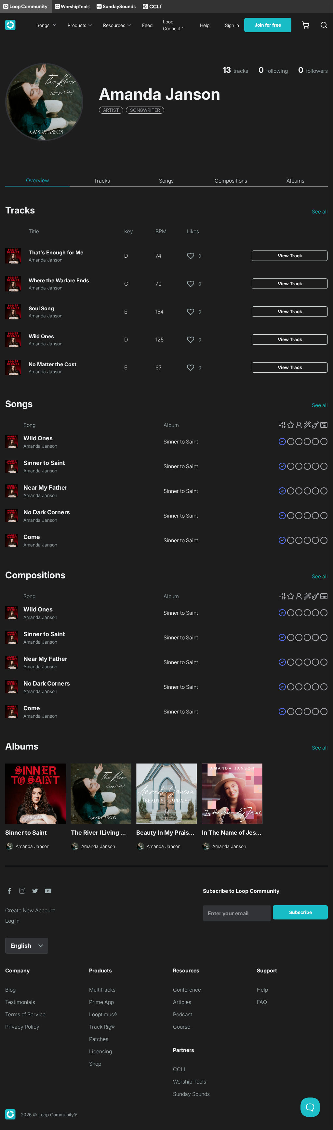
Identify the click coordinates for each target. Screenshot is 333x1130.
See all (320, 211)
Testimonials (20, 1002)
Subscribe (300, 912)
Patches (98, 1039)
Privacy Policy (22, 1026)
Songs (42, 25)
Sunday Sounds (191, 1094)
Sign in (232, 25)
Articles (182, 1002)
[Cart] (306, 25)
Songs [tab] (166, 180)
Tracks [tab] (102, 180)
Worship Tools (189, 1081)
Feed (147, 25)
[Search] (324, 25)
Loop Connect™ (173, 25)
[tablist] (166, 180)
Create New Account (30, 910)
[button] (303, 425)
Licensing (100, 1051)
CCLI (179, 1069)
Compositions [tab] (231, 180)
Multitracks (102, 989)
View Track (290, 255)
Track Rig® (102, 1026)
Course (181, 1026)
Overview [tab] (37, 180)
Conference (187, 989)
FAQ (262, 1002)
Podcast (182, 1014)
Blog (10, 989)
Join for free (268, 25)
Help (204, 25)
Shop (95, 1063)
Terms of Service (25, 1014)
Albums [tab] (295, 180)
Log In (12, 921)
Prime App (101, 1002)
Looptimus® (103, 1014)
